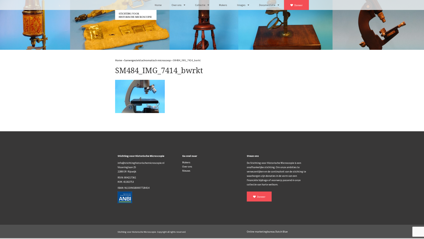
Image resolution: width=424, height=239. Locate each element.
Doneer (298, 5)
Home (158, 5)
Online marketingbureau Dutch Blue (267, 231)
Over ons (177, 5)
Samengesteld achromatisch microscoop (147, 60)
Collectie (200, 5)
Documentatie (267, 5)
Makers (223, 5)
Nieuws (186, 170)
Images (241, 5)
